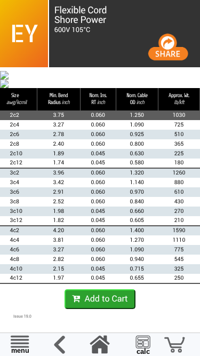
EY (24, 33)
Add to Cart (103, 298)
